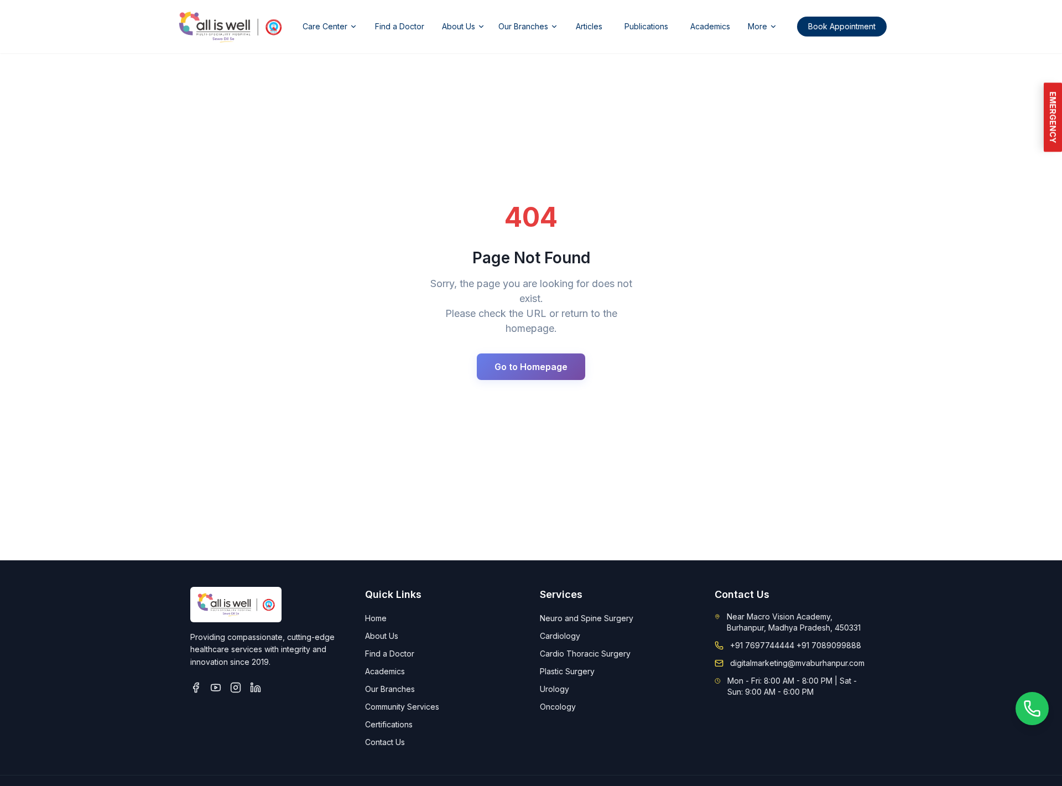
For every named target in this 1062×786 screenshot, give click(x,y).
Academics (710, 26)
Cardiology (560, 636)
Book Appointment (842, 26)
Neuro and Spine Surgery (586, 618)
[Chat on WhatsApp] (1032, 708)
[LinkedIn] (255, 687)
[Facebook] (195, 687)
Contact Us (385, 742)
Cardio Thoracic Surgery (585, 653)
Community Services (402, 706)
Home (376, 618)
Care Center (325, 26)
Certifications (389, 724)
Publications (646, 26)
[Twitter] (215, 687)
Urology (554, 689)
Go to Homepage (531, 366)
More (757, 26)
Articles (589, 26)
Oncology (558, 706)
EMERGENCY (1053, 117)
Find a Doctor (399, 26)
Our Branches (523, 26)
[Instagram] (235, 687)
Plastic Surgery (567, 671)
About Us (458, 26)
